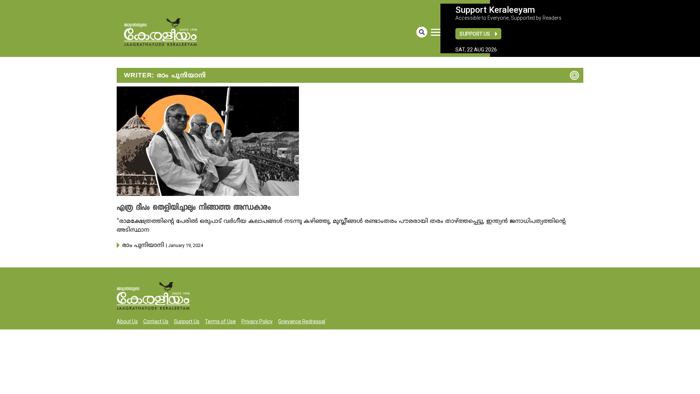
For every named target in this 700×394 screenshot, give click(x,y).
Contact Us (155, 321)
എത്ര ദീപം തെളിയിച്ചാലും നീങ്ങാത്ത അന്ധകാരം (183, 208)
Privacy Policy (257, 321)
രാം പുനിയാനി (140, 245)
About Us (127, 321)
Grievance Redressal (301, 321)
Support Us (474, 34)
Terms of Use (220, 321)
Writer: (165, 76)
